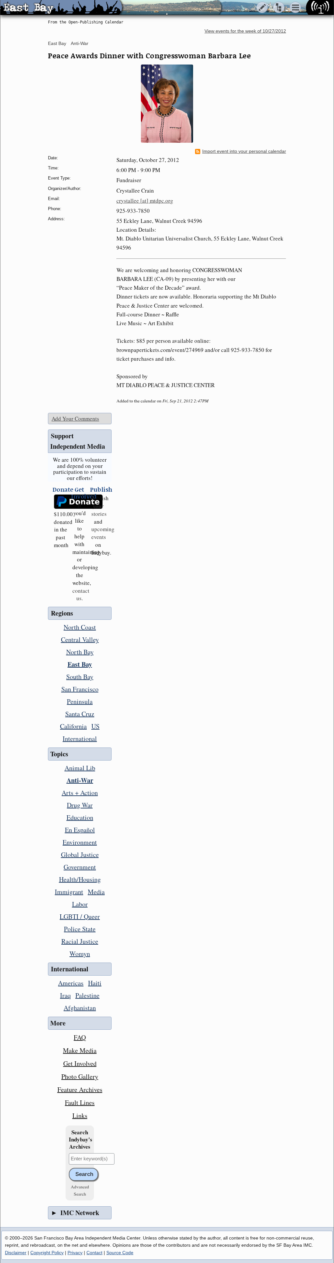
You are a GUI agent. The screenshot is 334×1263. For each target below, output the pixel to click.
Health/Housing (80, 879)
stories (99, 509)
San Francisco (80, 689)
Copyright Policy (47, 1252)
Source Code (119, 1252)
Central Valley (80, 639)
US (95, 726)
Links (79, 1115)
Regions (62, 613)
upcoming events (102, 533)
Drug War (80, 805)
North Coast (80, 627)
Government (80, 867)
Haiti (94, 983)
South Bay (79, 676)
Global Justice (80, 854)
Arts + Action (80, 792)
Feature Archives (79, 1089)
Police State (80, 928)
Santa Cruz (79, 713)
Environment (80, 842)
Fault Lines (80, 1102)
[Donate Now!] (61, 501)
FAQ (80, 1037)
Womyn (79, 953)
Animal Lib (80, 767)
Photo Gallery (79, 1076)
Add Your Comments (75, 418)
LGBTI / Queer (80, 916)
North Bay (80, 651)
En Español (80, 829)
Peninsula (80, 701)
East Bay (57, 43)
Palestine (87, 995)
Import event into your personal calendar (244, 151)
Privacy (75, 1252)
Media (96, 891)
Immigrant (69, 891)
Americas (71, 983)
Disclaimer (15, 1252)
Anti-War (79, 43)
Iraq (65, 995)
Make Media (80, 1050)
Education (80, 817)
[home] (61, 8)
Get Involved (80, 1063)
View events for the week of (245, 31)
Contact (94, 1252)
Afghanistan (80, 1007)
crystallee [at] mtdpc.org (144, 200)
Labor (80, 904)
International (80, 738)
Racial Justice (79, 941)
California (73, 726)
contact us (80, 594)
